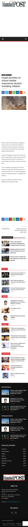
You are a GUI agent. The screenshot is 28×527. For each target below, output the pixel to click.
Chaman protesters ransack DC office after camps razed (20, 230)
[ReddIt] (21, 92)
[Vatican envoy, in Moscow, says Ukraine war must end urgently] (5, 258)
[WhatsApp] (13, 92)
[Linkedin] (17, 92)
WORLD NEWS (8, 75)
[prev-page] (3, 264)
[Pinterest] (10, 92)
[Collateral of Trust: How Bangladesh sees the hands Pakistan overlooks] (5, 302)
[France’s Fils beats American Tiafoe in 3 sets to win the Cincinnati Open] (5, 290)
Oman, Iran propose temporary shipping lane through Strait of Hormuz (17, 243)
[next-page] (5, 264)
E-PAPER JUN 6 (5, 229)
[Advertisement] (14, 22)
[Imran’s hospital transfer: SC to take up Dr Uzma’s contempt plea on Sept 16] (5, 408)
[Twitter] (6, 92)
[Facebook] (3, 92)
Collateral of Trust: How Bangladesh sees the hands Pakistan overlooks (18, 302)
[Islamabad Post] (14, 3)
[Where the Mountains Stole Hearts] (5, 375)
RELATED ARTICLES (7, 237)
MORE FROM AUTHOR (19, 237)
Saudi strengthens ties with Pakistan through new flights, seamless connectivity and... (18, 359)
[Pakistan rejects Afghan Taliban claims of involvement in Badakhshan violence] (5, 392)
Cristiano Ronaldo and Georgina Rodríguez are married (17, 367)
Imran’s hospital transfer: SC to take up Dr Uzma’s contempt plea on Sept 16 (18, 408)
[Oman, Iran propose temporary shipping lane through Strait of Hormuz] (5, 243)
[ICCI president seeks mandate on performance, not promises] (5, 338)
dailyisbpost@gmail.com (14, 501)
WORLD (7, 72)
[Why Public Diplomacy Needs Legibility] (5, 318)
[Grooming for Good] (5, 310)
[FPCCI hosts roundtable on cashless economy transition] (5, 330)
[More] (24, 92)
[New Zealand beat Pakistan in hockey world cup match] (5, 275)
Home (3, 72)
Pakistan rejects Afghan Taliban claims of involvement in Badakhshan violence (18, 392)
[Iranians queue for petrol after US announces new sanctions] (5, 251)
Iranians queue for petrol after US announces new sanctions (17, 251)
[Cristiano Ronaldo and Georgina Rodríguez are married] (5, 367)
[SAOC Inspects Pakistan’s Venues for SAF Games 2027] (5, 282)
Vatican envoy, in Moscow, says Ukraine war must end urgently (18, 258)
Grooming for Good (16, 308)
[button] (2, 39)
